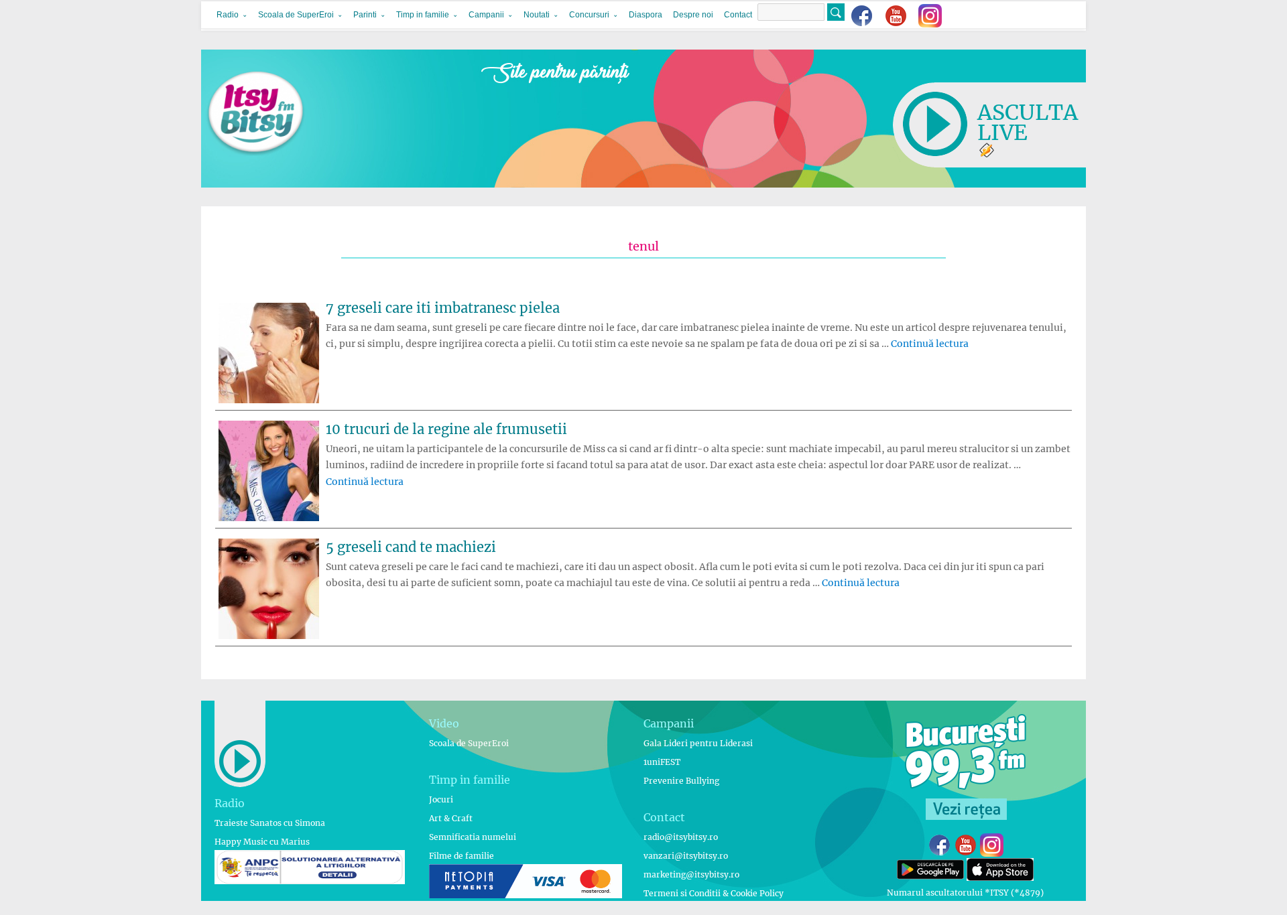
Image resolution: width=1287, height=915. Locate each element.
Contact (738, 14)
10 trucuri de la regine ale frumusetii (446, 429)
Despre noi (693, 14)
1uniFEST (662, 762)
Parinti (365, 14)
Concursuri (589, 14)
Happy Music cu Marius (262, 842)
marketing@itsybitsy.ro (691, 874)
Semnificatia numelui (472, 837)
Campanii (486, 14)
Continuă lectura (930, 344)
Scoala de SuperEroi (296, 14)
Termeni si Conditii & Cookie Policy (714, 893)
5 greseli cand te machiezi (411, 547)
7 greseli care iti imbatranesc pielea (443, 307)
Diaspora (645, 14)
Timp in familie (422, 14)
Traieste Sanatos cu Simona (269, 823)
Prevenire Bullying (681, 781)
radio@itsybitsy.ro (681, 837)
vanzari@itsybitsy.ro (686, 856)
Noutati (537, 14)
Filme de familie (461, 856)
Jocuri (441, 799)
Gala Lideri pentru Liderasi (698, 743)
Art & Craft (451, 818)
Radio (228, 14)
